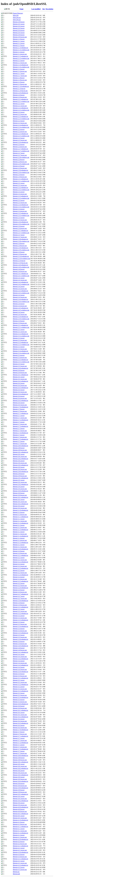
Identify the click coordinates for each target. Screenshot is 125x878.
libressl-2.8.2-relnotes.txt (20, 458)
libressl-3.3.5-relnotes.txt (20, 633)
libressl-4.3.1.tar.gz (19, 861)
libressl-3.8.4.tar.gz (19, 783)
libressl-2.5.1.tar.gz (19, 329)
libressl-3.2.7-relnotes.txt (20, 594)
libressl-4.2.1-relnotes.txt (20, 846)
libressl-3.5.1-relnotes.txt (20, 678)
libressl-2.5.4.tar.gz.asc (20, 357)
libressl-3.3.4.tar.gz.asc (20, 631)
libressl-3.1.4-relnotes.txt (20, 536)
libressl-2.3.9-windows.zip (21, 250)
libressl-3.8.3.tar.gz (19, 777)
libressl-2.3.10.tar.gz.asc (20, 263)
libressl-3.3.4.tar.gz (19, 628)
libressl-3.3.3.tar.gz (19, 622)
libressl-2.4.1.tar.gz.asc (20, 280)
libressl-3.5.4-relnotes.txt (20, 697)
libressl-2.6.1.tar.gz (19, 377)
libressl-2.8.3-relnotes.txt (20, 465)
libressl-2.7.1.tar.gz (19, 415)
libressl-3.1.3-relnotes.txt (20, 529)
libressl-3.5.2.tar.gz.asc (20, 689)
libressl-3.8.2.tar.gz (19, 770)
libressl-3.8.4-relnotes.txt (20, 781)
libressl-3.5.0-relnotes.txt (20, 671)
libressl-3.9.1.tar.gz (19, 796)
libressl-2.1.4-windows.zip (21, 50)
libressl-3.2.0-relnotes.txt (20, 549)
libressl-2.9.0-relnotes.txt (20, 471)
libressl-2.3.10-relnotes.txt (21, 256)
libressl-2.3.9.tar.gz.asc (20, 254)
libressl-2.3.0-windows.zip (21, 172)
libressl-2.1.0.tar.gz (19, 39)
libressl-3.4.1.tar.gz (19, 654)
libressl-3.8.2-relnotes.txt (20, 768)
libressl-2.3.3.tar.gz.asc (20, 202)
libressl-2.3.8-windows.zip (21, 241)
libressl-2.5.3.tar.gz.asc (20, 349)
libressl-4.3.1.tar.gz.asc (20, 863)
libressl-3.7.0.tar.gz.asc (20, 734)
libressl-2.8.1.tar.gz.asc (20, 456)
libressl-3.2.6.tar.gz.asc (20, 592)
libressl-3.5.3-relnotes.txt (20, 691)
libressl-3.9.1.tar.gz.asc (20, 798)
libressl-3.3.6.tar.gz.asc (20, 643)
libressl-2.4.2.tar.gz (19, 286)
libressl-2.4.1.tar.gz (19, 278)
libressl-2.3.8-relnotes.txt (20, 239)
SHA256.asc (17, 17)
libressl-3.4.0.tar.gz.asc (20, 650)
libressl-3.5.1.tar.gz (19, 680)
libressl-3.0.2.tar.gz (19, 506)
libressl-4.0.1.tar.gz (19, 816)
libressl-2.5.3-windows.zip (21, 344)
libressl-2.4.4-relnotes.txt (20, 299)
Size (43, 9)
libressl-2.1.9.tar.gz (19, 82)
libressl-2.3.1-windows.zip (21, 181)
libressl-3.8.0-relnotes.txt (20, 755)
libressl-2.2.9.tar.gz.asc (20, 168)
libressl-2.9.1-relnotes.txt (20, 478)
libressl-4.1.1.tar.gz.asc (20, 831)
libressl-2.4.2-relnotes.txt (20, 282)
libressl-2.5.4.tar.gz (19, 355)
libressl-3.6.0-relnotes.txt (20, 704)
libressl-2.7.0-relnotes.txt (20, 407)
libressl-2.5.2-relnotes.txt (20, 334)
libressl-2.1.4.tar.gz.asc (20, 54)
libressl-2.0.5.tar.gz (19, 32)
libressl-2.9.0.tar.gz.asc (20, 476)
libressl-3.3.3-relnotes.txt (20, 620)
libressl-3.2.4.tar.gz (19, 577)
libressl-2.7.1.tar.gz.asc (20, 418)
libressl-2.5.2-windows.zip (21, 336)
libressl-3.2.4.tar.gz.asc (20, 579)
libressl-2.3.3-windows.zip (21, 198)
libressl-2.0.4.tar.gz (19, 30)
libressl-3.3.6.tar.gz (19, 641)
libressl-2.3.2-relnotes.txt (20, 187)
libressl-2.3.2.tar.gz (19, 192)
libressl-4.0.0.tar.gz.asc (20, 811)
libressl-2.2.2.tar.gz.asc (20, 114)
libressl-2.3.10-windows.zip (21, 258)
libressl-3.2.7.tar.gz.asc (20, 598)
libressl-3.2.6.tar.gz (19, 590)
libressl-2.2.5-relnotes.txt (20, 134)
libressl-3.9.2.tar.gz (19, 803)
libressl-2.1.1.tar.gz (19, 41)
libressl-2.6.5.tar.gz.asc (20, 405)
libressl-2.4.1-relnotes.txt (20, 273)
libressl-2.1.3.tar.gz (19, 45)
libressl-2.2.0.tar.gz (19, 95)
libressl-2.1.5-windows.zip (21, 58)
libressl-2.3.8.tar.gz (19, 243)
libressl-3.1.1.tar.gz (19, 519)
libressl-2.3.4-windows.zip (21, 207)
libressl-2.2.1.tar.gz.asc (20, 106)
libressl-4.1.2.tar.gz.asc (20, 837)
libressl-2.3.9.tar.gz (19, 252)
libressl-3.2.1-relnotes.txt (20, 555)
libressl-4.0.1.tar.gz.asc (20, 818)
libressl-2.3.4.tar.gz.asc (20, 211)
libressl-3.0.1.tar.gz (19, 499)
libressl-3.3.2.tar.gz (19, 615)
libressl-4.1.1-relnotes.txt (20, 826)
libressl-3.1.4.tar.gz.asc (20, 540)
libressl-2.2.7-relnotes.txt (20, 149)
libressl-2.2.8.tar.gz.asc (20, 162)
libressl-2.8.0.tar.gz (19, 448)
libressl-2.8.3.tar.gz (19, 467)
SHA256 (15, 15)
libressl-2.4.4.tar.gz (19, 304)
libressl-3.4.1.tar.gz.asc (20, 656)
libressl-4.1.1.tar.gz (19, 828)
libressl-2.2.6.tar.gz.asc (20, 146)
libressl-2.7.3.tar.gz (19, 428)
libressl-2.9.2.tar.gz (19, 486)
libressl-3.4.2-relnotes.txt (20, 659)
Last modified (36, 9)
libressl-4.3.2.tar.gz (19, 867)
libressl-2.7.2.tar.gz (19, 422)
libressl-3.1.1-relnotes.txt (20, 517)
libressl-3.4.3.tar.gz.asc (20, 669)
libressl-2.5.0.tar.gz (19, 321)
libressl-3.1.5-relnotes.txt (20, 542)
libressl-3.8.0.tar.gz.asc (20, 760)
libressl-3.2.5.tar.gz (19, 583)
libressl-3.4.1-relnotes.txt (20, 652)
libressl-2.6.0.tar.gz (19, 370)
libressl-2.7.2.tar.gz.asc (20, 424)
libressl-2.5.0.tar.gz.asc (20, 323)
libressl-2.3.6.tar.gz (19, 226)
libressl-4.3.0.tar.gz (19, 854)
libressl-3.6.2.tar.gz (19, 719)
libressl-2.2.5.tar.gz (19, 138)
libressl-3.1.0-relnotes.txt (20, 510)
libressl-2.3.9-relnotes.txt (20, 248)
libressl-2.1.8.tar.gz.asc (20, 80)
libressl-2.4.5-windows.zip (21, 310)
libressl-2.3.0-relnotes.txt (20, 170)
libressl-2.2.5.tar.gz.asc (20, 140)
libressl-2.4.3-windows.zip (21, 293)
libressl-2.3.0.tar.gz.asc (20, 177)
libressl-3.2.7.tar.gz (19, 596)
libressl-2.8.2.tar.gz (19, 461)
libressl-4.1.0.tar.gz (19, 822)
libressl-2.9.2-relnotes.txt (20, 484)
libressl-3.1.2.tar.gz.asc (20, 527)
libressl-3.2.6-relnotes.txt (20, 588)
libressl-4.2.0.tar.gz (19, 841)
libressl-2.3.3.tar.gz (19, 200)
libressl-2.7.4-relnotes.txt (20, 433)
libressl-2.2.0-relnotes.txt (20, 93)
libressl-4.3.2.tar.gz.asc (20, 869)
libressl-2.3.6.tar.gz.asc (20, 228)
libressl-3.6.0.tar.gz (19, 706)
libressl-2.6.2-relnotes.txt (20, 381)
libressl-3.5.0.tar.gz (19, 674)
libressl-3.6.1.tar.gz (19, 712)
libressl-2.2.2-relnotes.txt (20, 108)
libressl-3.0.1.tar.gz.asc (20, 501)
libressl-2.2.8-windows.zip (21, 157)
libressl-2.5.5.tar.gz (19, 364)
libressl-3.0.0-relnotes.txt (20, 491)
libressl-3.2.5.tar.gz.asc (20, 585)
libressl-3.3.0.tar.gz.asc (20, 605)
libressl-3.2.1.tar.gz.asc (20, 560)
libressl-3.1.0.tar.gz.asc (20, 514)
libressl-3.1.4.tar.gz (19, 538)
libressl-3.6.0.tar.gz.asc (20, 708)
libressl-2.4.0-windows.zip (21, 267)
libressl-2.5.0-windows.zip (21, 319)
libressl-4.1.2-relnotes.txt (20, 833)
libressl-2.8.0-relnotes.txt (20, 446)
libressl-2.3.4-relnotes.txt (20, 205)
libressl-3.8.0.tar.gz (19, 757)
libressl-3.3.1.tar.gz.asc (20, 611)
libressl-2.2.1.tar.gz (19, 103)
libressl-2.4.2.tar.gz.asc (20, 288)
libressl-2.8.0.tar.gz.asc (20, 450)
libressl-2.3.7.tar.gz (19, 235)
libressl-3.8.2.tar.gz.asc (20, 773)
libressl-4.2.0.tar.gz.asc (20, 844)
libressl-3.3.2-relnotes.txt (20, 613)
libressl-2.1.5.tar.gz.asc (20, 63)
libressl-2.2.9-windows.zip (21, 164)
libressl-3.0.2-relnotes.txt (20, 504)
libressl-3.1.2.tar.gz (19, 525)
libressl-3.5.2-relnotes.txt (20, 684)
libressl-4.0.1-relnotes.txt (20, 813)
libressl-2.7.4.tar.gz (19, 435)
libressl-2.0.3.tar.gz (19, 28)
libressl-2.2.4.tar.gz (19, 129)
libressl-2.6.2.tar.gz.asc (20, 385)
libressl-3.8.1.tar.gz (19, 764)
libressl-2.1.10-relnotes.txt (21, 86)
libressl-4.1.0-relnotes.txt (20, 820)
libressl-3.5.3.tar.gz (19, 693)
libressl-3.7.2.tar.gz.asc (20, 747)
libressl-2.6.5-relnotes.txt (20, 400)
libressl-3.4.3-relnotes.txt (20, 665)
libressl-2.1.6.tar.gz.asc (20, 71)
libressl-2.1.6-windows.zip (21, 67)
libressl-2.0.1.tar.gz (19, 24)
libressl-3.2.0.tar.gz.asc (20, 553)
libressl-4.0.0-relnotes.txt (20, 807)
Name (21, 9)
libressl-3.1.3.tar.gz (19, 532)
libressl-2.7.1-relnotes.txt (20, 413)
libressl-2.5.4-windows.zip (21, 353)
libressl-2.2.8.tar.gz (19, 159)
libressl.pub (16, 874)
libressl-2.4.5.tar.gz (19, 312)
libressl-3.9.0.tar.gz (19, 790)
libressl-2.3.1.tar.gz (19, 183)
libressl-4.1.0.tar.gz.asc (20, 824)
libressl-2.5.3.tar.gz (19, 347)
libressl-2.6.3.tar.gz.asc (20, 392)
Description (49, 9)
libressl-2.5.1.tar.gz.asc (20, 332)
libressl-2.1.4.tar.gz (19, 52)
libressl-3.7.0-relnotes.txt (20, 730)
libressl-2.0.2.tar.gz (19, 26)
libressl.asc (16, 872)
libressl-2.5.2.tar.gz (19, 338)
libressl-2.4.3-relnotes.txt (20, 291)
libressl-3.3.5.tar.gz (19, 635)
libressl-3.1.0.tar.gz (19, 512)
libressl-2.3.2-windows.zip (21, 190)
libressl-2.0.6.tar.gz (19, 35)
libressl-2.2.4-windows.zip (21, 127)
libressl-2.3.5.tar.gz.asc (20, 220)
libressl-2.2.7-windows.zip (21, 151)
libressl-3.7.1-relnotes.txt (20, 736)
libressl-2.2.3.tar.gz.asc (20, 123)
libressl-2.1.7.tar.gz (19, 73)
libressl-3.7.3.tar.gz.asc (20, 753)
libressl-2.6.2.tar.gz (19, 383)
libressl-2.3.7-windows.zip (21, 233)
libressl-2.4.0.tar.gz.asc (20, 271)
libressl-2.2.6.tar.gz (19, 144)
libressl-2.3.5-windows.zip (21, 215)
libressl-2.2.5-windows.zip (21, 136)
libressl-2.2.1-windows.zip (21, 101)
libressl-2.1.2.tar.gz (19, 43)
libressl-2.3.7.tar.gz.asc (20, 237)
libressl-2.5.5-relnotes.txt (20, 359)
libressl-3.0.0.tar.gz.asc (20, 495)
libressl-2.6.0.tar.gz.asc (20, 372)
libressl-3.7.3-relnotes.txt (20, 749)
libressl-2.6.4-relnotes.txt (20, 394)
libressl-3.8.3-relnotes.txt (20, 775)
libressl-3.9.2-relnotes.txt (20, 801)
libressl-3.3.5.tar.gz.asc (20, 637)
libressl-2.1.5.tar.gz (19, 60)
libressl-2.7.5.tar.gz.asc (20, 443)
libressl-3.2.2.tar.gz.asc (20, 566)
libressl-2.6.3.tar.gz (19, 390)
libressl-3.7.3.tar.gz (19, 751)
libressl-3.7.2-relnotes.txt (20, 742)
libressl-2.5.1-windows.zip (21, 327)
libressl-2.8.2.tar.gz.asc (20, 463)
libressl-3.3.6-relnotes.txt (20, 639)
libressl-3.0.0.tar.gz (19, 493)
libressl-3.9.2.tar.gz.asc (20, 805)
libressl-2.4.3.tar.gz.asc (20, 297)
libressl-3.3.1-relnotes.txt (20, 607)
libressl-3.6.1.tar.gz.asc (20, 714)
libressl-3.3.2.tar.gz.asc (20, 618)
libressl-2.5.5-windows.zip (21, 362)
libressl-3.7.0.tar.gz (19, 732)
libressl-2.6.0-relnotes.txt (20, 368)
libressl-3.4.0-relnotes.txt (20, 646)
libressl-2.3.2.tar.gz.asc (20, 194)
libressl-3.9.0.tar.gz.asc (20, 792)
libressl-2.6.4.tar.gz (19, 396)
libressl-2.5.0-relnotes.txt (20, 316)
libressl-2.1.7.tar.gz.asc (20, 75)
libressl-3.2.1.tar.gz (19, 557)
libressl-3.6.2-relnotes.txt (20, 717)
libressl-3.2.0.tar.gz (19, 551)
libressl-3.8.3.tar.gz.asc (20, 779)
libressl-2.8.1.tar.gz (19, 454)
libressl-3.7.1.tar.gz (19, 738)
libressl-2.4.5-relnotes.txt (20, 308)
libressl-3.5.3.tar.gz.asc (20, 695)
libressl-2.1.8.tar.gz (19, 78)
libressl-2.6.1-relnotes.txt (20, 375)
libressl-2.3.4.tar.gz (19, 209)
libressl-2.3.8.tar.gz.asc (20, 245)
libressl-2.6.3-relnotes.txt (20, 387)
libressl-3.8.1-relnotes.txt (20, 762)
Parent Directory (18, 13)
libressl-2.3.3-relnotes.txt (20, 196)
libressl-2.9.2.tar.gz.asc (20, 489)
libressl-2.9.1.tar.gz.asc (20, 482)
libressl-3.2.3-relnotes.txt (20, 568)
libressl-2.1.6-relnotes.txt (20, 65)
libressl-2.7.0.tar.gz (19, 409)
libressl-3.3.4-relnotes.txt (20, 626)
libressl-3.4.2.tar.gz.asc (20, 663)
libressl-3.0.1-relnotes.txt (20, 497)
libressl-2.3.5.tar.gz (19, 217)
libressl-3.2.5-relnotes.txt (20, 581)
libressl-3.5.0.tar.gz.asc (20, 676)
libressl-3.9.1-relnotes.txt (20, 794)
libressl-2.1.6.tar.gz (19, 69)
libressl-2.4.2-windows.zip (21, 284)
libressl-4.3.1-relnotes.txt (20, 859)
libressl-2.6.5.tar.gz (19, 403)
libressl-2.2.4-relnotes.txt (20, 125)
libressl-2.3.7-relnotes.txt (20, 230)
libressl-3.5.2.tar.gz (19, 686)
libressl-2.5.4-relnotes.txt (20, 351)
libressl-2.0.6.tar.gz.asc (20, 37)
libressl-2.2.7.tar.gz (19, 153)
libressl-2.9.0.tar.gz (19, 473)
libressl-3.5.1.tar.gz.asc (20, 682)
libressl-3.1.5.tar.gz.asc (20, 547)
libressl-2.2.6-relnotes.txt (20, 142)
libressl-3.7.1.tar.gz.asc (20, 740)
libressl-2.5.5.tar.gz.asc (20, 366)
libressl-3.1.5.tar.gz (19, 544)
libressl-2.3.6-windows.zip (21, 224)
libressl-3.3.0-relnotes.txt (20, 600)
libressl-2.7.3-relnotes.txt (20, 426)
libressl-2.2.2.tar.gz (19, 112)
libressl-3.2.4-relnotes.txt (20, 575)
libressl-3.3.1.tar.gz (19, 609)
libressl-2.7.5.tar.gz (19, 441)
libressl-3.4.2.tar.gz (19, 661)
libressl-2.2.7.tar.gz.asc (20, 155)
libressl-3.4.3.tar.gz (19, 667)
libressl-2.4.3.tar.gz (19, 295)
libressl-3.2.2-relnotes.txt (20, 562)
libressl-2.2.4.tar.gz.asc (20, 131)
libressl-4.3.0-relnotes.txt (20, 852)
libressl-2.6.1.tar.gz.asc (20, 379)
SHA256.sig (17, 20)
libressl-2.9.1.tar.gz (19, 480)
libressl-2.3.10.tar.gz (19, 261)
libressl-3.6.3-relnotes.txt (20, 723)
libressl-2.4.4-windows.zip (21, 301)
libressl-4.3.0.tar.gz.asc (20, 856)
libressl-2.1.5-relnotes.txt (20, 56)
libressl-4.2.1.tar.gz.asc (20, 850)
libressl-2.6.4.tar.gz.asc (20, 398)
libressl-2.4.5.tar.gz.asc (20, 314)
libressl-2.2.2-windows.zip (21, 110)
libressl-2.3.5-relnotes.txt (20, 213)
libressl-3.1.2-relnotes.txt (20, 523)
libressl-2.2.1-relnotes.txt (20, 99)
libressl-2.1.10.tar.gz (19, 88)
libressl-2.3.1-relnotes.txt (20, 179)
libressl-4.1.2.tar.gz (19, 835)
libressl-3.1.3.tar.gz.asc (20, 534)
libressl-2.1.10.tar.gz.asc (20, 91)
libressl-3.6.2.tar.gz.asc (20, 721)
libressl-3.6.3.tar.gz (19, 725)
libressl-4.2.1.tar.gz (19, 848)
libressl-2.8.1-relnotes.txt (20, 452)
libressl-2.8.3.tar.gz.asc (20, 469)
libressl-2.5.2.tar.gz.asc (20, 340)
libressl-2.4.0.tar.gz (19, 269)
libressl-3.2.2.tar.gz (19, 564)
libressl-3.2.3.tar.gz (19, 570)
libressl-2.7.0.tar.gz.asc (20, 411)
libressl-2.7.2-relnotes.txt (20, 420)
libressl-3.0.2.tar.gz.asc (20, 508)
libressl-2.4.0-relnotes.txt (20, 265)
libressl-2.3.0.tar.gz (19, 174)
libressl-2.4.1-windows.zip (21, 276)
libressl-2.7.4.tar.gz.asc (20, 437)
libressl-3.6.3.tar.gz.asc (20, 727)
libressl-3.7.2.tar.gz (19, 745)
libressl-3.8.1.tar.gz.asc (20, 766)
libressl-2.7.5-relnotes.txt (20, 439)
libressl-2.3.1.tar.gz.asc (20, 185)
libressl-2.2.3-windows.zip (21, 119)
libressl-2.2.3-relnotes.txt (20, 116)
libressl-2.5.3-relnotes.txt (20, 342)
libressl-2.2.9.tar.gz (19, 166)
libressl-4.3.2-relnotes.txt (20, 865)
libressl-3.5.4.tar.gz (19, 699)
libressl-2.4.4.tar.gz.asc (20, 306)
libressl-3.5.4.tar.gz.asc (20, 702)
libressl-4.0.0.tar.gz (19, 809)
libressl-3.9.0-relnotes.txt (20, 788)
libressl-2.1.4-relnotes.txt (20, 48)
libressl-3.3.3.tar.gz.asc (20, 624)
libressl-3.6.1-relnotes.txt (20, 710)
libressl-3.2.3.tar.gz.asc (20, 572)
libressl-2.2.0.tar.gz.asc (20, 97)
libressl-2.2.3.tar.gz (19, 121)
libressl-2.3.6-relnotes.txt (20, 222)
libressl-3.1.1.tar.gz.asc (20, 521)
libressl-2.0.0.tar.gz (19, 22)
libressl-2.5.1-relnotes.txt (20, 325)
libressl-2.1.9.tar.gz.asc (20, 84)
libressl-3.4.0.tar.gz (19, 648)
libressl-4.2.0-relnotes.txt (20, 839)
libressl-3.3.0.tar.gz (19, 603)
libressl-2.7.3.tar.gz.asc (20, 430)
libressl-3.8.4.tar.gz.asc (20, 785)
